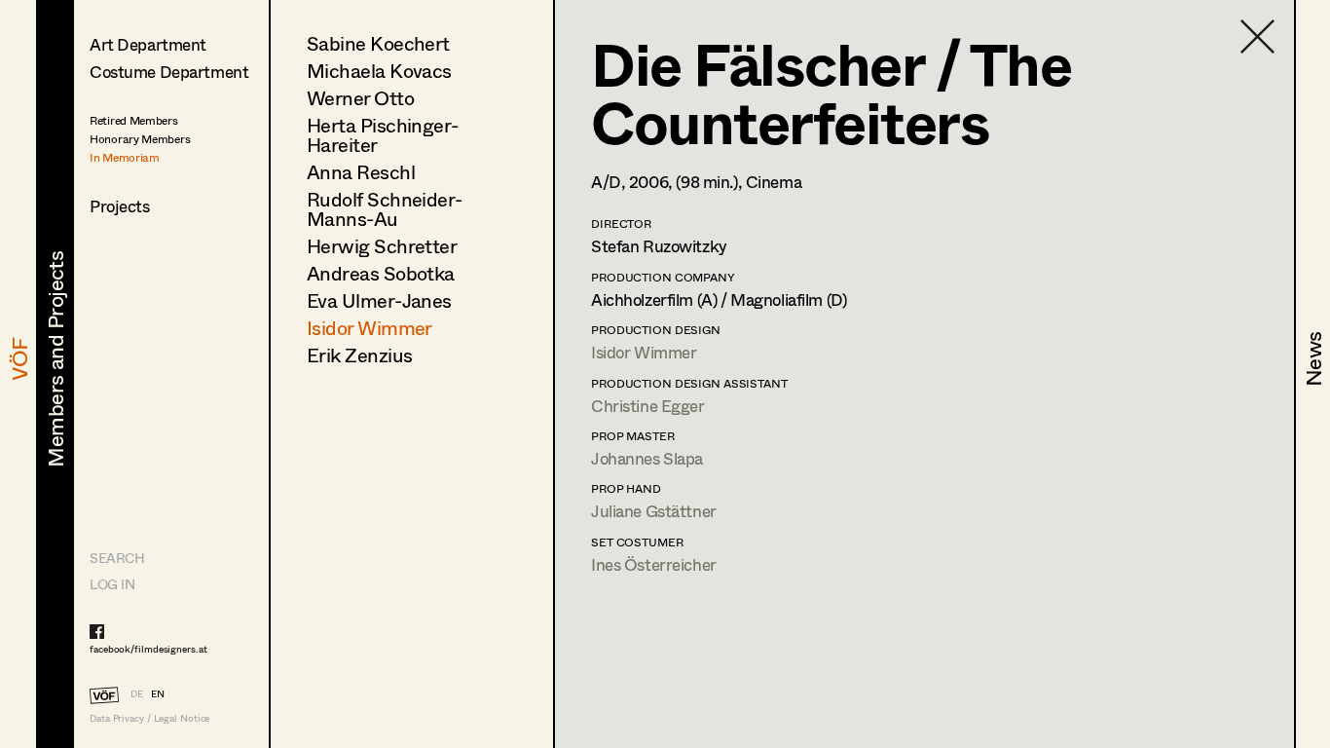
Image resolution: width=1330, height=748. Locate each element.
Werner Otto (360, 98)
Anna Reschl (361, 172)
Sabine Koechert (378, 43)
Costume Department (169, 71)
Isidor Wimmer (369, 328)
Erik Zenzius (359, 355)
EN (158, 693)
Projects (120, 206)
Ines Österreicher (654, 564)
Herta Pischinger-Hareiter (383, 135)
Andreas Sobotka (381, 273)
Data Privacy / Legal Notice (149, 718)
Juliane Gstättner (654, 511)
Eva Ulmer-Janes (379, 300)
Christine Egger (648, 406)
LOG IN (112, 584)
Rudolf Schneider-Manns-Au (384, 209)
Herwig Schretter (382, 246)
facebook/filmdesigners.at (148, 648)
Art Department (148, 44)
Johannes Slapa (647, 458)
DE (136, 693)
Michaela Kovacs (379, 71)
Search (117, 557)
